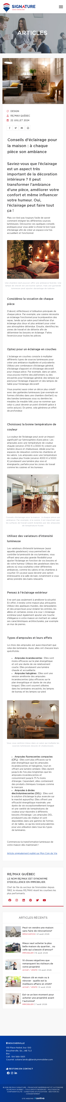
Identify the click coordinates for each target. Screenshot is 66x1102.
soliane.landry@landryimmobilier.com (34, 1060)
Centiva (39, 1098)
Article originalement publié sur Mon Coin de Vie (32, 853)
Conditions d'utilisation (35, 1092)
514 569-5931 (18, 1057)
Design (14, 111)
